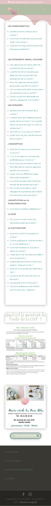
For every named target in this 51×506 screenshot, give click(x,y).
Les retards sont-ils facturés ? (24, 283)
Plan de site (12, 452)
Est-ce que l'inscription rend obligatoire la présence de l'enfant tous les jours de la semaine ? (26, 191)
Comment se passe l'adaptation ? (25, 209)
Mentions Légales (28, 502)
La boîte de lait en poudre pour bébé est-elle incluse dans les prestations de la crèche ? (24, 75)
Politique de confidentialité (20, 469)
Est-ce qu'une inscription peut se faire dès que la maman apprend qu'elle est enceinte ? (25, 167)
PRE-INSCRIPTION (25, 435)
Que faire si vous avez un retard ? (25, 131)
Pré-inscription (14, 461)
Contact (11, 478)
